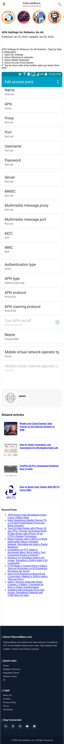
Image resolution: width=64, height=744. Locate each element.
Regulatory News (11, 673)
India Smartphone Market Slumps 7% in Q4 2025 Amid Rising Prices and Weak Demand (27, 523)
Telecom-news (10, 676)
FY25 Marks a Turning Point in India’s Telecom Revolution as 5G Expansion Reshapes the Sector (27, 568)
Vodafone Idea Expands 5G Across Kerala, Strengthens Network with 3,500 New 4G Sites (26, 593)
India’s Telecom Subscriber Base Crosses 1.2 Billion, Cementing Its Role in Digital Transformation (25, 584)
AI (4, 680)
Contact (6, 699)
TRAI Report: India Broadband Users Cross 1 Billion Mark (27, 516)
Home (6, 665)
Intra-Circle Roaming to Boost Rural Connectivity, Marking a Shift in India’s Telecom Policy (28, 576)
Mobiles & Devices (11, 669)
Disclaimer (8, 709)
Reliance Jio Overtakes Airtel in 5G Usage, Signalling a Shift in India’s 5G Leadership (28, 560)
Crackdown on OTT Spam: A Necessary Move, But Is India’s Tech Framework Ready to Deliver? (27, 552)
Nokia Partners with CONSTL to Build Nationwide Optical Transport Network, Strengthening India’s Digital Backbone (27, 543)
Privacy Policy (9, 702)
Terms (6, 706)
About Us (7, 695)
